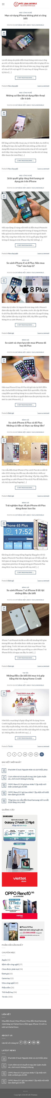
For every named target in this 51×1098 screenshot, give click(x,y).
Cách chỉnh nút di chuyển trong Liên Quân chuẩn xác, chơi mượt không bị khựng (27, 777)
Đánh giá (25, 260)
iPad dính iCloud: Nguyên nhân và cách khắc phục (28, 769)
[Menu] (3, 4)
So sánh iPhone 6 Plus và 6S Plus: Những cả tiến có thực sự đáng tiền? (26, 424)
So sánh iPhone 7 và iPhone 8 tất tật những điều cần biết (25, 592)
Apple (4, 960)
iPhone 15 (37, 1024)
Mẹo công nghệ (25, 12)
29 (31, 754)
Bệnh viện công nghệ (10, 964)
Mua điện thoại (8, 1021)
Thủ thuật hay (7, 992)
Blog (25, 1091)
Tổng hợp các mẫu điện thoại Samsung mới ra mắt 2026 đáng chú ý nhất (28, 801)
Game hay (6, 978)
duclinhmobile (38, 25)
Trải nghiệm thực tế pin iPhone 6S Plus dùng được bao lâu (25, 507)
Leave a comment (43, 86)
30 (36, 754)
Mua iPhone (20, 1021)
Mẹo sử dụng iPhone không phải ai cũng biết (25, 17)
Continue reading (25, 78)
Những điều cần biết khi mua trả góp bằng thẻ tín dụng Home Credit (25, 677)
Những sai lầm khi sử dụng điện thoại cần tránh (25, 97)
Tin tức (25, 673)
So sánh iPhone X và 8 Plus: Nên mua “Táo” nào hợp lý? (25, 264)
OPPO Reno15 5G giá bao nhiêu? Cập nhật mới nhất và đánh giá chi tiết (27, 785)
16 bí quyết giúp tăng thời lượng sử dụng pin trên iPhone (25, 180)
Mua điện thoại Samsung (36, 1021)
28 (25, 754)
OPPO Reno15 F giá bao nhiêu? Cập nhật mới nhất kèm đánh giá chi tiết (28, 793)
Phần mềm (6, 987)
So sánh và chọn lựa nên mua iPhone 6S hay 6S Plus (25, 344)
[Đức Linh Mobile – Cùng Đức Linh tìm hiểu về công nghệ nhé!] (25, 4)
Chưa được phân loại (10, 969)
